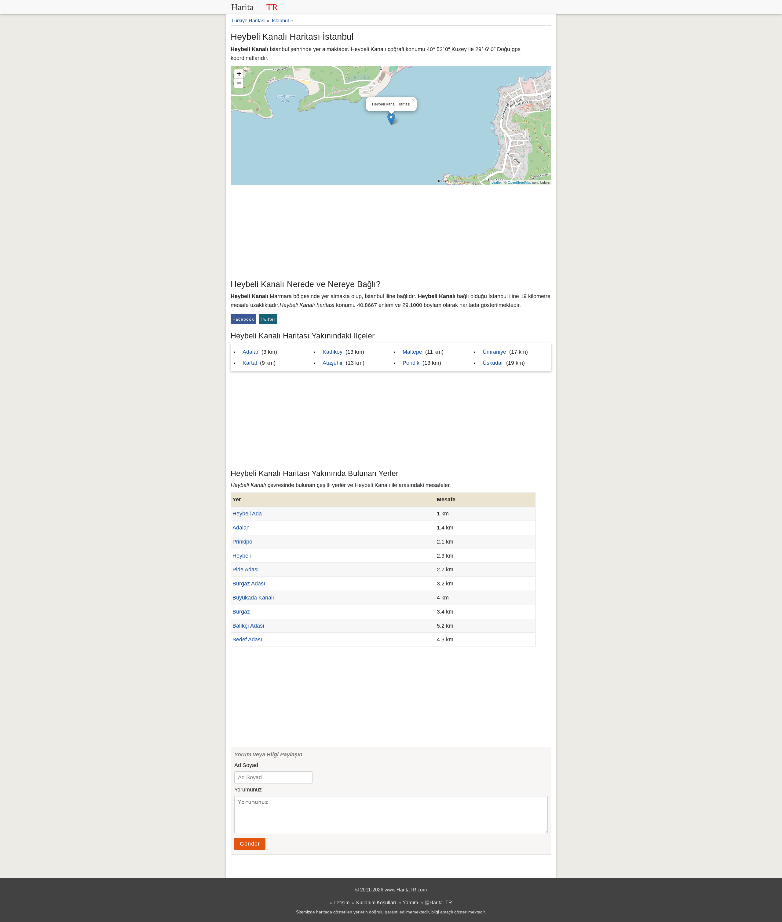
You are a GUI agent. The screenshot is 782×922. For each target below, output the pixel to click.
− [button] (239, 83)
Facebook (243, 319)
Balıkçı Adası (248, 626)
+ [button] (239, 74)
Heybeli (241, 556)
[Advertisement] (391, 231)
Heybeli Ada (247, 514)
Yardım (410, 902)
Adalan (241, 528)
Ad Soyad (246, 765)
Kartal (250, 363)
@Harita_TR (438, 902)
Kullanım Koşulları (376, 902)
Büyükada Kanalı (253, 598)
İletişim (341, 902)
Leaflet (496, 182)
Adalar (250, 352)
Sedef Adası (247, 639)
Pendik (411, 363)
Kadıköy (332, 352)
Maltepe (412, 352)
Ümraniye (494, 352)
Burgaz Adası (248, 584)
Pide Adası (245, 569)
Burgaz (241, 612)
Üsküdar (493, 363)
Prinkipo (242, 542)
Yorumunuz (248, 790)
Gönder (250, 844)
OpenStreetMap (519, 182)
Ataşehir (333, 363)
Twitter (268, 319)
